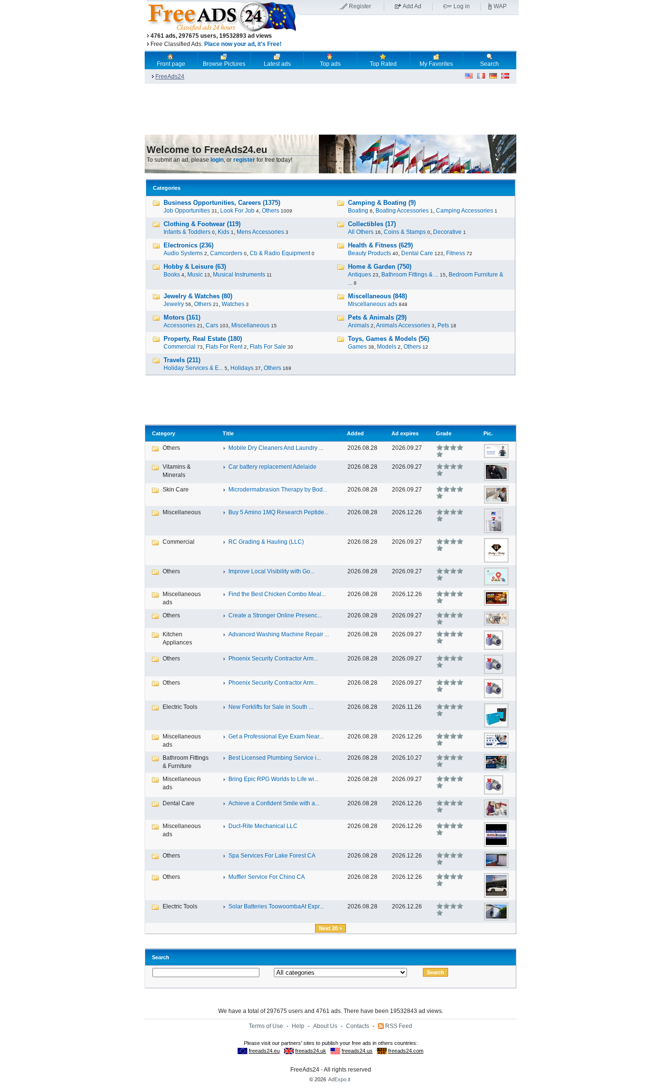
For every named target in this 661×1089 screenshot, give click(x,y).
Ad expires (405, 433)
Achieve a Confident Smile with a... (273, 803)
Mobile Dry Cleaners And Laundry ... (275, 448)
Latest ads (277, 64)
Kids (223, 232)
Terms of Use (266, 1026)
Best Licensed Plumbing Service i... (274, 757)
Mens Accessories (260, 232)
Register (360, 6)
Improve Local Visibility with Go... (271, 571)
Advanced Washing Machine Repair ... (278, 634)
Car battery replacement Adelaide (272, 466)
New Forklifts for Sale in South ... (270, 707)
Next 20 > (330, 928)
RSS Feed (398, 1026)
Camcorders (226, 253)
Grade (443, 433)
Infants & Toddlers (187, 232)
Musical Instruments (239, 274)
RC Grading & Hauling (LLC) (266, 541)
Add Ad (412, 6)
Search (489, 64)
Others (270, 210)
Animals (358, 325)
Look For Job (237, 210)
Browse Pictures (224, 64)
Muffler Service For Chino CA (266, 877)
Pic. (488, 433)
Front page (171, 64)
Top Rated (383, 64)
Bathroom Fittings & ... (409, 274)
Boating (358, 210)
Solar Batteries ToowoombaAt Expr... (276, 906)
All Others (361, 232)
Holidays (242, 368)
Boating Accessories (402, 210)
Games (357, 346)
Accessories (179, 325)
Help (298, 1026)
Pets (443, 325)
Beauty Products (369, 253)
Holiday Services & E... (193, 368)
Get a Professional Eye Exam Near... (275, 736)
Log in (461, 6)
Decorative (447, 232)
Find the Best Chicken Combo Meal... (277, 594)
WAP (500, 6)
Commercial (179, 346)
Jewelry (174, 304)
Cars (212, 325)
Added (355, 433)
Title (228, 433)
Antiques (359, 274)
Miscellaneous (250, 325)
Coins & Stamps (405, 232)
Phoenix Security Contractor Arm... (273, 658)
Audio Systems (183, 253)
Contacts (357, 1026)
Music (195, 274)
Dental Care (417, 253)
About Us (325, 1026)
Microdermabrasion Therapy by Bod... (277, 489)
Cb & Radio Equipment (280, 253)
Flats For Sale (268, 346)
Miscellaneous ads (372, 304)
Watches (233, 304)
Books (172, 274)
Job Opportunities (187, 210)
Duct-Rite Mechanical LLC (263, 826)
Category (163, 433)
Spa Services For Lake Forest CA (271, 855)
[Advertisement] (409, 33)
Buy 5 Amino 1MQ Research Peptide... (278, 512)
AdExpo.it (339, 1079)
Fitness (455, 253)
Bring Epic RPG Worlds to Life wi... (273, 779)
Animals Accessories (403, 325)
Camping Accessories (464, 210)
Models (386, 346)
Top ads (330, 64)
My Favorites (436, 64)
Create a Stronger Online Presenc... (275, 615)
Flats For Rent (224, 346)
